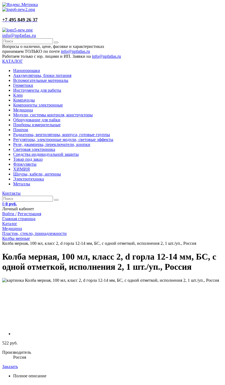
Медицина (23, 110)
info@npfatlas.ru (19, 35)
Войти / (9, 213)
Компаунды (24, 100)
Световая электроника (34, 149)
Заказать (10, 366)
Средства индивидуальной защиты (46, 154)
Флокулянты (24, 164)
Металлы (21, 184)
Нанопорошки (26, 70)
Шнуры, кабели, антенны (37, 174)
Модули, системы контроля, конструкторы (53, 115)
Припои (20, 129)
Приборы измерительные (37, 124)
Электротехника (28, 179)
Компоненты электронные (38, 105)
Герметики (23, 85)
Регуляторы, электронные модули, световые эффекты (63, 139)
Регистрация (29, 213)
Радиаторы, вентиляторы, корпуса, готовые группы (61, 134)
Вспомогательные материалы (40, 80)
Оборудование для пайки (36, 119)
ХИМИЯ (21, 169)
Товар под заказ (28, 159)
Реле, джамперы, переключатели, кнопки (51, 144)
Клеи (18, 95)
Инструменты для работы (37, 90)
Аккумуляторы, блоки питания (42, 75)
